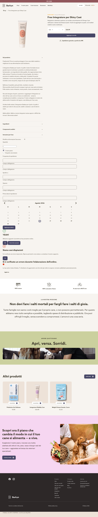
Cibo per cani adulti (59, 485)
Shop (18, 5)
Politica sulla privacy (52, 505)
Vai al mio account (14, 243)
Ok (5, 243)
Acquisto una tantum (11, 153)
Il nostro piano (24, 5)
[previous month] (4, 203)
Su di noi (69, 487)
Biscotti (56, 493)
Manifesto (50, 5)
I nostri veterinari (71, 483)
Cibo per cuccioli (58, 483)
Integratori (57, 491)
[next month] (75, 203)
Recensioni (43, 5)
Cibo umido (57, 497)
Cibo (56, 481)
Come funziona (34, 5)
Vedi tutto (88, 376)
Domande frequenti (84, 483)
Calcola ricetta (7, 457)
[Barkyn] (8, 5)
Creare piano (9, 151)
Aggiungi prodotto (9, 227)
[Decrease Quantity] (59, 29)
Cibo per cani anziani (58, 488)
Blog (68, 485)
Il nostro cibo (70, 481)
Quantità (5, 142)
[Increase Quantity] (62, 29)
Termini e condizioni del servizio (84, 486)
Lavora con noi (83, 481)
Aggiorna (6, 272)
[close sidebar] (24, 139)
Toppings (57, 495)
